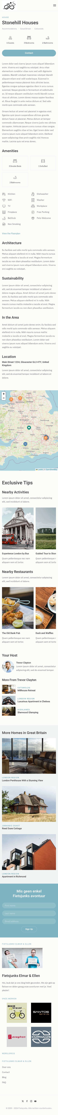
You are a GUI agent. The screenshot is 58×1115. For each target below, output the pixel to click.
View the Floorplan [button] (11, 233)
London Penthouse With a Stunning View (22, 780)
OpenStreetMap (51, 469)
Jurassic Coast (11, 825)
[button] (54, 5)
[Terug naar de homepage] (9, 5)
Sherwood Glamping (28, 712)
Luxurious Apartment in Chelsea (34, 701)
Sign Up (29, 929)
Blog (4, 1077)
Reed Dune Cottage (12, 828)
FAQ (4, 1082)
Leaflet (40, 469)
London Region (26, 698)
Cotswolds (24, 687)
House (5, 17)
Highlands (24, 709)
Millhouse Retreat (26, 690)
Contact (29, 53)
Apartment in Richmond (14, 876)
